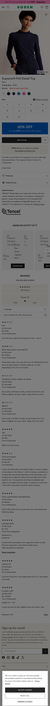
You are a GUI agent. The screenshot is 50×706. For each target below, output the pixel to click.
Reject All (25, 696)
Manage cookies (25, 701)
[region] (25, 688)
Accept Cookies (25, 690)
